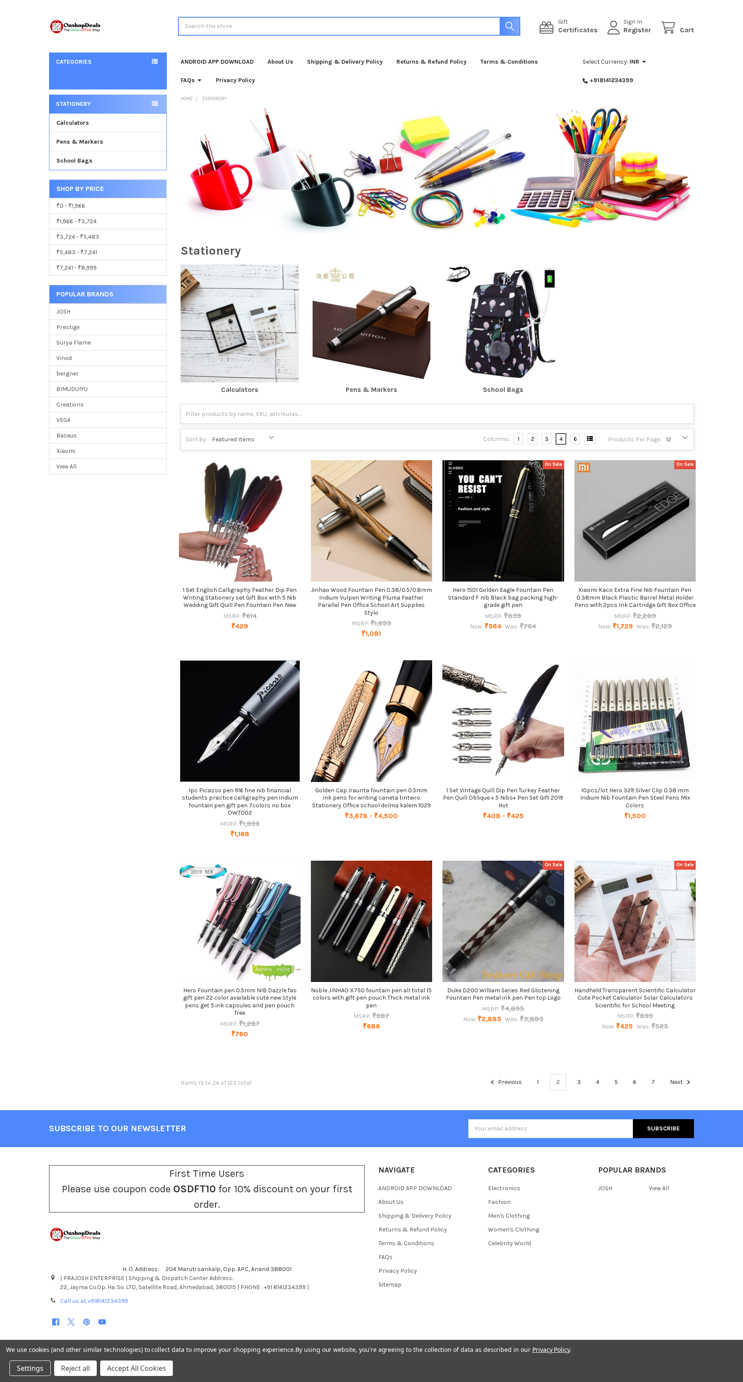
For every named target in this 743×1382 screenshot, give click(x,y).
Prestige (68, 327)
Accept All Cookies (136, 1368)
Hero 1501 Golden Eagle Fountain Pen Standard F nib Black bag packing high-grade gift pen (503, 597)
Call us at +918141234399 (94, 1301)
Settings (30, 1368)
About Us (280, 61)
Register (637, 30)
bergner (67, 373)
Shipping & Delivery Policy (345, 61)
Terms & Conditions (509, 61)
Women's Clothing (513, 1229)
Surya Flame (73, 342)
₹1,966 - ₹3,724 (76, 221)
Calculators (72, 122)
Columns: (496, 439)
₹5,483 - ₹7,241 (76, 252)
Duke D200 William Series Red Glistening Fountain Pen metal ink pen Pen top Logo (503, 994)
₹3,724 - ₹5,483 (77, 236)
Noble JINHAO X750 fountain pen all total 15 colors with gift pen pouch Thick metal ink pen (371, 998)
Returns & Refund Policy (431, 61)
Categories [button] (74, 61)
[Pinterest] (86, 1322)
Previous (509, 1082)
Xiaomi (65, 451)
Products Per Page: (634, 439)
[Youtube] (102, 1322)
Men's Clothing (509, 1215)
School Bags (74, 160)
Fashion (499, 1202)
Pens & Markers (79, 141)
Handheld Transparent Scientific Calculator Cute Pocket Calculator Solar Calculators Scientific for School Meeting (635, 998)
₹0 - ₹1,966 (70, 205)
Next (677, 1082)
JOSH (63, 311)
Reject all (75, 1368)
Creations (70, 404)
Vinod (64, 358)
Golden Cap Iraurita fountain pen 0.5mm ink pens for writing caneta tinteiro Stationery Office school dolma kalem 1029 (371, 798)
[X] (71, 1322)
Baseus (66, 435)
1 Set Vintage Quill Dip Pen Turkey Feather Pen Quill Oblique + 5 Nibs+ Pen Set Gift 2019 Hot (503, 798)
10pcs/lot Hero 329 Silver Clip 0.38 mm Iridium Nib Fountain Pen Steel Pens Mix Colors (635, 798)
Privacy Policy (235, 80)
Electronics (504, 1188)
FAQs (188, 80)
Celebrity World (509, 1243)
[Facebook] (55, 1322)
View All (66, 466)
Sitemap (390, 1284)
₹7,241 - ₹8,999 (76, 267)
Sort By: (196, 439)
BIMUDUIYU (72, 389)
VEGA (63, 420)
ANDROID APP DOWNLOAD (217, 61)
